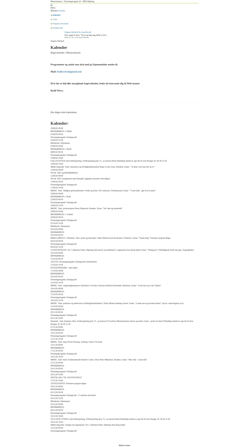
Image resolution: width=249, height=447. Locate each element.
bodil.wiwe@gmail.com (69, 71)
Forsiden (61, 11)
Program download (60, 23)
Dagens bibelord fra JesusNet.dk (78, 32)
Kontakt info (58, 28)
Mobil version (124, 445)
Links (55, 19)
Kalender (57, 15)
